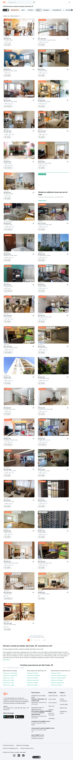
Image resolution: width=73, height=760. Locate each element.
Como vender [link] (52, 699)
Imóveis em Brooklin (32, 685)
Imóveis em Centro (56, 673)
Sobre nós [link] (51, 706)
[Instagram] (14, 755)
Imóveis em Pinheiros (32, 673)
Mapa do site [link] (63, 708)
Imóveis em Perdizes (32, 678)
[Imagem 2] (54, 34)
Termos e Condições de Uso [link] (10, 748)
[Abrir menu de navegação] (69, 2)
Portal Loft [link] (63, 695)
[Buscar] (34, 2)
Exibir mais (6, 659)
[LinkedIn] (19, 755)
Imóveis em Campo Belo (57, 682)
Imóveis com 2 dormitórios (10, 673)
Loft (4, 667)
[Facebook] (23, 755)
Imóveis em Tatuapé (32, 682)
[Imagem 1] (53, 34)
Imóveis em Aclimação (57, 680)
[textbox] (21, 2)
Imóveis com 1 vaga (8, 682)
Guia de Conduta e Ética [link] (26, 748)
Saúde (22, 667)
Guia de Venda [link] (64, 704)
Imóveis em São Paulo (13, 667)
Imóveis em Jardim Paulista (58, 678)
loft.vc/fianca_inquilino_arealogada (41, 711)
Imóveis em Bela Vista (33, 680)
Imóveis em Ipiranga (56, 685)
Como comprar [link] (52, 702)
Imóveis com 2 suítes (8, 680)
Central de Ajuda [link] (52, 695)
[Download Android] (8, 717)
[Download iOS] (19, 717)
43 (44, 640)
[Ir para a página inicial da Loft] (5, 2)
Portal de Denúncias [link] (8, 745)
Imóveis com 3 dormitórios (10, 675)
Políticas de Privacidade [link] (22, 745)
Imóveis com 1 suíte (8, 678)
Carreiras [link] (50, 709)
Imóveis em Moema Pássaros (59, 675)
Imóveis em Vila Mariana (33, 675)
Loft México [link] (51, 718)
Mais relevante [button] (14, 16)
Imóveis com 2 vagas (8, 685)
